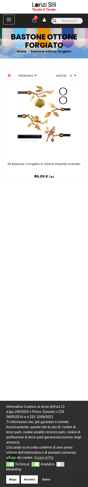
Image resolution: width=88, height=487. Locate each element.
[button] (10, 464)
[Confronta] (43, 165)
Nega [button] (12, 479)
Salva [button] (46, 479)
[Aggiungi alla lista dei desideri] (70, 165)
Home (21, 51)
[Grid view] (9, 76)
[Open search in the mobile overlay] (67, 21)
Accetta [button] (29, 479)
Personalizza (17, 165)
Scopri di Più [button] (44, 457)
